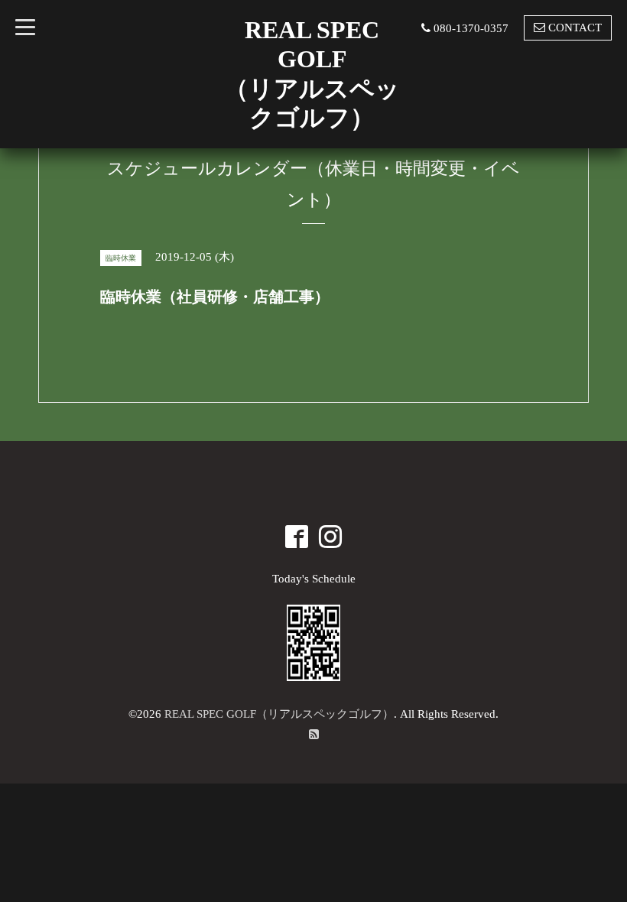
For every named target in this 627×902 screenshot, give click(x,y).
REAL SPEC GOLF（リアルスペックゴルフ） (279, 714)
